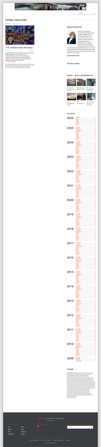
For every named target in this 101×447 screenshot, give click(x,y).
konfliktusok (82, 382)
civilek (83, 373)
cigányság (79, 373)
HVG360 (22, 427)
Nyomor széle (41, 418)
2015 (70, 272)
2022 (70, 171)
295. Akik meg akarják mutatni (81, 88)
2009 (70, 358)
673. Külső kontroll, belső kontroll (70, 89)
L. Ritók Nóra (31, 50)
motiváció (69, 387)
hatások (69, 380)
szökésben (28, 67)
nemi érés (8, 67)
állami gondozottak (9, 64)
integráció (82, 380)
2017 (70, 243)
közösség (69, 385)
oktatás (74, 389)
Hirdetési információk (34, 440)
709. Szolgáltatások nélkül (71, 103)
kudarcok (87, 382)
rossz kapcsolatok (14, 67)
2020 (70, 200)
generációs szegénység (83, 378)
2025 (70, 128)
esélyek (86, 375)
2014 (70, 286)
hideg (73, 380)
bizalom (74, 373)
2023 (70, 156)
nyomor (93, 387)
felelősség (76, 378)
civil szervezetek (89, 373)
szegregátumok (70, 392)
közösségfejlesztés (75, 385)
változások (69, 396)
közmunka (92, 382)
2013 (70, 300)
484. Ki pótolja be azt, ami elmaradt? (90, 103)
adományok (70, 373)
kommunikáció (76, 382)
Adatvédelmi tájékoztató (46, 440)
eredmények (81, 375)
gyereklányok (24, 64)
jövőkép (86, 380)
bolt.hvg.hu (23, 434)
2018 (70, 228)
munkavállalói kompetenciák (77, 387)
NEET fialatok (30, 64)
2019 (70, 214)
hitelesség (77, 380)
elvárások (76, 375)
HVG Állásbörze (11, 434)
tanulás (87, 392)
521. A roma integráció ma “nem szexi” (90, 89)
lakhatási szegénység (85, 385)
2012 (70, 315)
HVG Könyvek (23, 431)
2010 (70, 344)
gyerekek (91, 378)
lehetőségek (92, 385)
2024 (70, 142)
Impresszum (68, 440)
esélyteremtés (70, 378)
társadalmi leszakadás (78, 394)
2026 (70, 118)
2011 (70, 329)
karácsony (91, 380)
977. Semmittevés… (81, 102)
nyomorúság (70, 389)
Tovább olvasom (12, 62)
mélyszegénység (87, 387)
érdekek (74, 396)
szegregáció (87, 389)
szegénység (77, 392)
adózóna (22, 429)
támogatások (70, 394)
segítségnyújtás (80, 389)
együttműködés (70, 375)
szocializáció (82, 392)
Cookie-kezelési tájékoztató (58, 440)
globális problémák (17, 64)
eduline (9, 431)
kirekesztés (70, 382)
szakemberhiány (22, 67)
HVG (9, 427)
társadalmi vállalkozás (87, 394)
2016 (70, 257)
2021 (70, 185)
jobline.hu (10, 429)
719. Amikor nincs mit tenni (18, 47)
